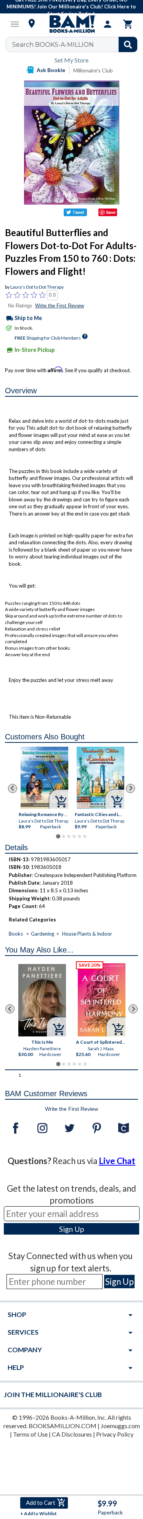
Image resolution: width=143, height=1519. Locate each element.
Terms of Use (30, 1434)
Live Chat (117, 1161)
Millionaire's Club (93, 70)
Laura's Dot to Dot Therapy (37, 287)
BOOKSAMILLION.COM (62, 1425)
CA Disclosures (72, 1434)
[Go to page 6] (84, 836)
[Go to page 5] (79, 836)
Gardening (42, 934)
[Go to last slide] (12, 788)
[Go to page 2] (63, 836)
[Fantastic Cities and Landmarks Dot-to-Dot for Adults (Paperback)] (100, 778)
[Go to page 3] (68, 836)
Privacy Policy (114, 1434)
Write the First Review (59, 306)
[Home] (71, 24)
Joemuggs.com (120, 1425)
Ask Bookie (51, 70)
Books (16, 934)
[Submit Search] (128, 44)
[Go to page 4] (74, 836)
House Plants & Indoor (87, 934)
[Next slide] (130, 788)
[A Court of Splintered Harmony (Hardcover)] (101, 999)
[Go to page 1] (58, 836)
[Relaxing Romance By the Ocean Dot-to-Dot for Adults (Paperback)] (44, 778)
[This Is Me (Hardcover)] (42, 1000)
